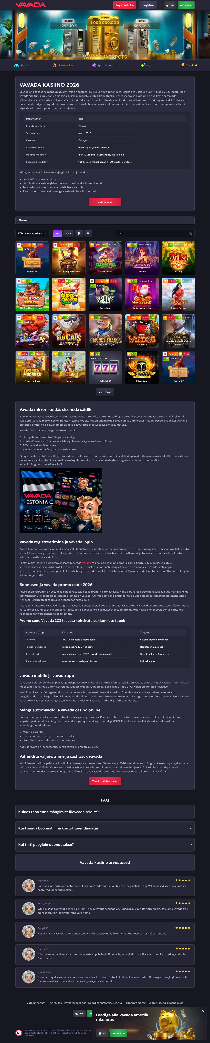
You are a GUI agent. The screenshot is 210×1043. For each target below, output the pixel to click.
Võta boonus (105, 201)
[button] (4, 35)
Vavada (35, 553)
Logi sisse (148, 5)
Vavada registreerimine (105, 781)
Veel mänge (105, 392)
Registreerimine (125, 5)
